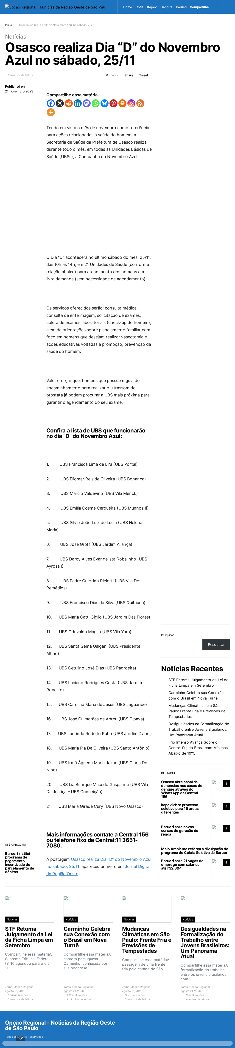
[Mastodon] (87, 103)
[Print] (122, 103)
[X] (60, 103)
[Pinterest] (113, 103)
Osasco (152, 21)
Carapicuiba (134, 21)
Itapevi (152, 7)
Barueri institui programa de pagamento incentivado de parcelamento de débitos (19, 862)
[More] (51, 112)
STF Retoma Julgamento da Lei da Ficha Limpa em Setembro (198, 682)
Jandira (166, 7)
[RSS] (140, 103)
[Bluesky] (105, 103)
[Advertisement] (99, 199)
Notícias (15, 36)
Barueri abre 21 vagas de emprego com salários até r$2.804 (182, 864)
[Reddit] (69, 103)
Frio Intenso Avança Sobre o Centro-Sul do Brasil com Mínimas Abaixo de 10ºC (198, 747)
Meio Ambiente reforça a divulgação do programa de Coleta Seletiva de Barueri (194, 851)
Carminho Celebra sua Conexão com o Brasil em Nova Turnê (196, 695)
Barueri (181, 7)
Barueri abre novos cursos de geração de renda (179, 830)
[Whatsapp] (96, 103)
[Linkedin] (78, 103)
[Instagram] (131, 103)
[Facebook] (51, 103)
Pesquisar (167, 635)
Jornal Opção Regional (19, 987)
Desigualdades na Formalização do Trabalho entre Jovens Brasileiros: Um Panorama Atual (198, 729)
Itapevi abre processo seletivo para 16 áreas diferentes (180, 808)
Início (8, 25)
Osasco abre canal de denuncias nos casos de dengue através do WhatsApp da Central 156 (181, 789)
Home (127, 7)
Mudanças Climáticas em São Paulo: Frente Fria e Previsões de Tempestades (196, 711)
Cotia (139, 7)
